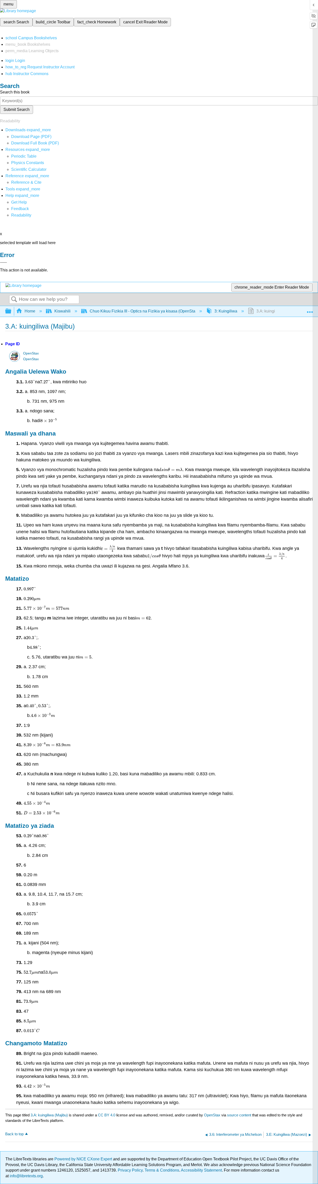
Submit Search (16, 109)
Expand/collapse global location (310, 309)
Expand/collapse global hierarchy (11, 311)
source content (239, 1115)
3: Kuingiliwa (225, 311)
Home (30, 311)
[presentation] (30, 381)
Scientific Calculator (28, 169)
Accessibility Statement (201, 1170)
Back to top (14, 1134)
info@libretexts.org (26, 1176)
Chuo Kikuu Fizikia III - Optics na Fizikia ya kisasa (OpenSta (142, 311)
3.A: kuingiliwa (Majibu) (49, 1115)
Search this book (15, 92)
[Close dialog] (3, 262)
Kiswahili (62, 311)
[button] (20, 209)
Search (14, 299)
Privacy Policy (130, 1170)
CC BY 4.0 (106, 1115)
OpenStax (31, 353)
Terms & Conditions (162, 1170)
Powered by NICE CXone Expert (83, 1159)
